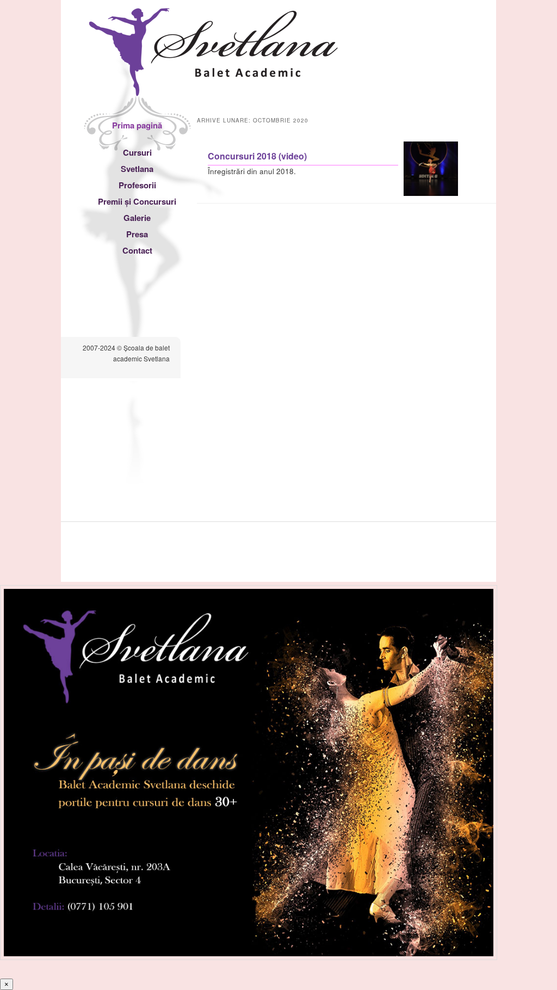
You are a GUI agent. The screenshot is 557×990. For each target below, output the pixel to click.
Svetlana (137, 169)
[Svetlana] (213, 85)
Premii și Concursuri (137, 201)
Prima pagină (137, 125)
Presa (137, 234)
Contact (137, 250)
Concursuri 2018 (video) (257, 156)
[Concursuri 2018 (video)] (430, 193)
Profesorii (137, 185)
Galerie (137, 218)
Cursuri (137, 152)
